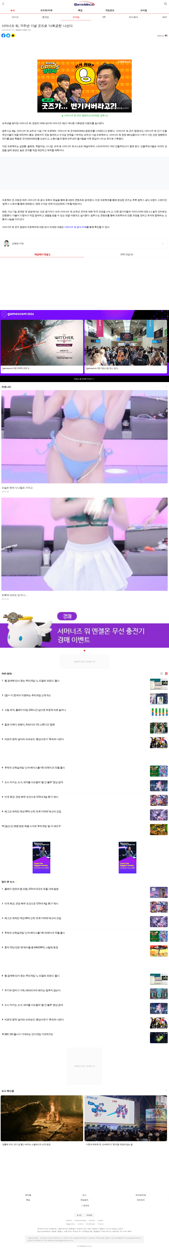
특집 (80, 10)
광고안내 (92, 1220)
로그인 (79, 1215)
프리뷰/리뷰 (46, 10)
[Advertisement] (84, 47)
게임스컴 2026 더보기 (83, 379)
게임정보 (109, 10)
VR (103, 17)
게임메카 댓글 (42, 254)
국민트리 (141, 1200)
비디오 (15, 17)
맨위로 (86, 1205)
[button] (84, 650)
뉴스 (12, 10)
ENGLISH (160, 36)
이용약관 (69, 1220)
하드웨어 (133, 17)
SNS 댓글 (126, 254)
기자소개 (100, 1224)
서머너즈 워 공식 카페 (75, 227)
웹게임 (45, 17)
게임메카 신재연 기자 (22, 30)
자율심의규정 (70, 1224)
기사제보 (80, 1224)
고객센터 (100, 1220)
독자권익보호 (90, 1224)
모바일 (143, 10)
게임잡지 (84, 1200)
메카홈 (28, 1195)
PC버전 (89, 1215)
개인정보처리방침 (80, 1220)
